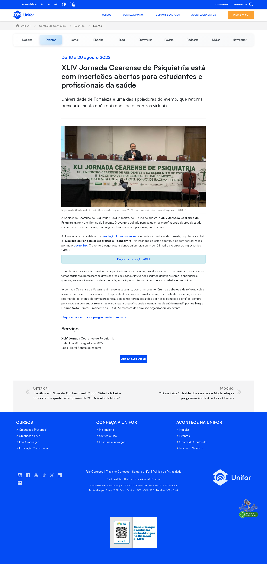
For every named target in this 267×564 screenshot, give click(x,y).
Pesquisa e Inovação (112, 442)
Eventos (79, 25)
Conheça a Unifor (133, 14)
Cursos (106, 14)
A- (42, 4)
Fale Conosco (95, 471)
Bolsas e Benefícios (168, 14)
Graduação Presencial (33, 429)
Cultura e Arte (108, 436)
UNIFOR (25, 25)
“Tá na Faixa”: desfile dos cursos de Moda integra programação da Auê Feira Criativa (196, 393)
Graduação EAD (29, 436)
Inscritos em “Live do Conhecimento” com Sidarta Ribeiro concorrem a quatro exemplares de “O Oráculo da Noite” (77, 393)
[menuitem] (27, 40)
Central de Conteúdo (52, 25)
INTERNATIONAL (221, 4)
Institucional (106, 429)
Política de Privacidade (167, 471)
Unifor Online (240, 4)
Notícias (184, 429)
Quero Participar (133, 359)
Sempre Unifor (141, 471)
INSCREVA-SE (240, 14)
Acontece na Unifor (203, 14)
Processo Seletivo (191, 448)
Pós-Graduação (29, 442)
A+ (55, 4)
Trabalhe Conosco (118, 471)
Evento (97, 25)
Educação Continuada (33, 448)
